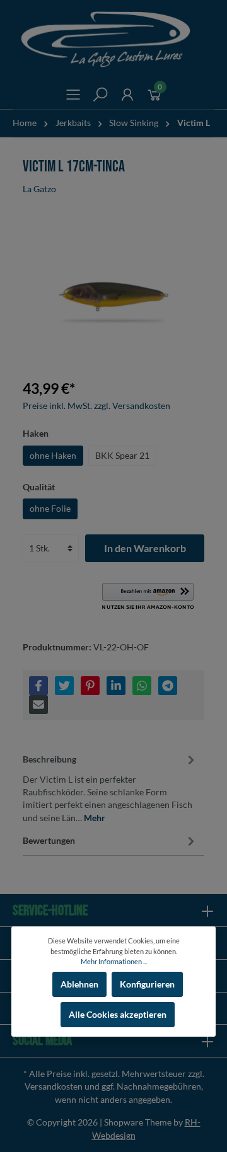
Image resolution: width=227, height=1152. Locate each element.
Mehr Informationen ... (114, 961)
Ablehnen (79, 984)
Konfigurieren (147, 984)
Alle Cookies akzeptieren (117, 1015)
